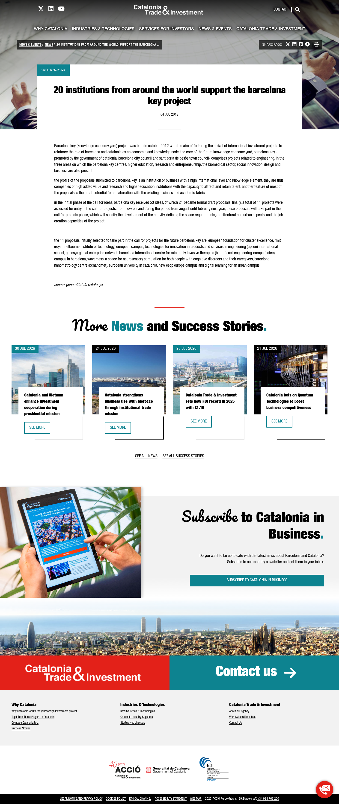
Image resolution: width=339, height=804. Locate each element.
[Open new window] (324, 789)
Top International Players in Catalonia (33, 717)
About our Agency (239, 711)
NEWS (49, 45)
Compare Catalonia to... (25, 723)
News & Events (215, 29)
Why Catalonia (50, 29)
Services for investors (166, 29)
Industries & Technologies (103, 29)
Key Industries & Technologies (137, 711)
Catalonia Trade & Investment (270, 29)
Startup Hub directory (132, 723)
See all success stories (183, 456)
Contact (281, 10)
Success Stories (21, 728)
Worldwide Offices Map (242, 717)
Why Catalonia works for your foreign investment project (44, 711)
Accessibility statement (171, 799)
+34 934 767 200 (268, 799)
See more (39, 429)
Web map (196, 799)
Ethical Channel (140, 799)
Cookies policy (116, 799)
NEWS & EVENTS (30, 45)
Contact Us (235, 723)
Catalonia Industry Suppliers (136, 717)
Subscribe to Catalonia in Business (257, 580)
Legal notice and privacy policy (81, 799)
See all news (146, 456)
